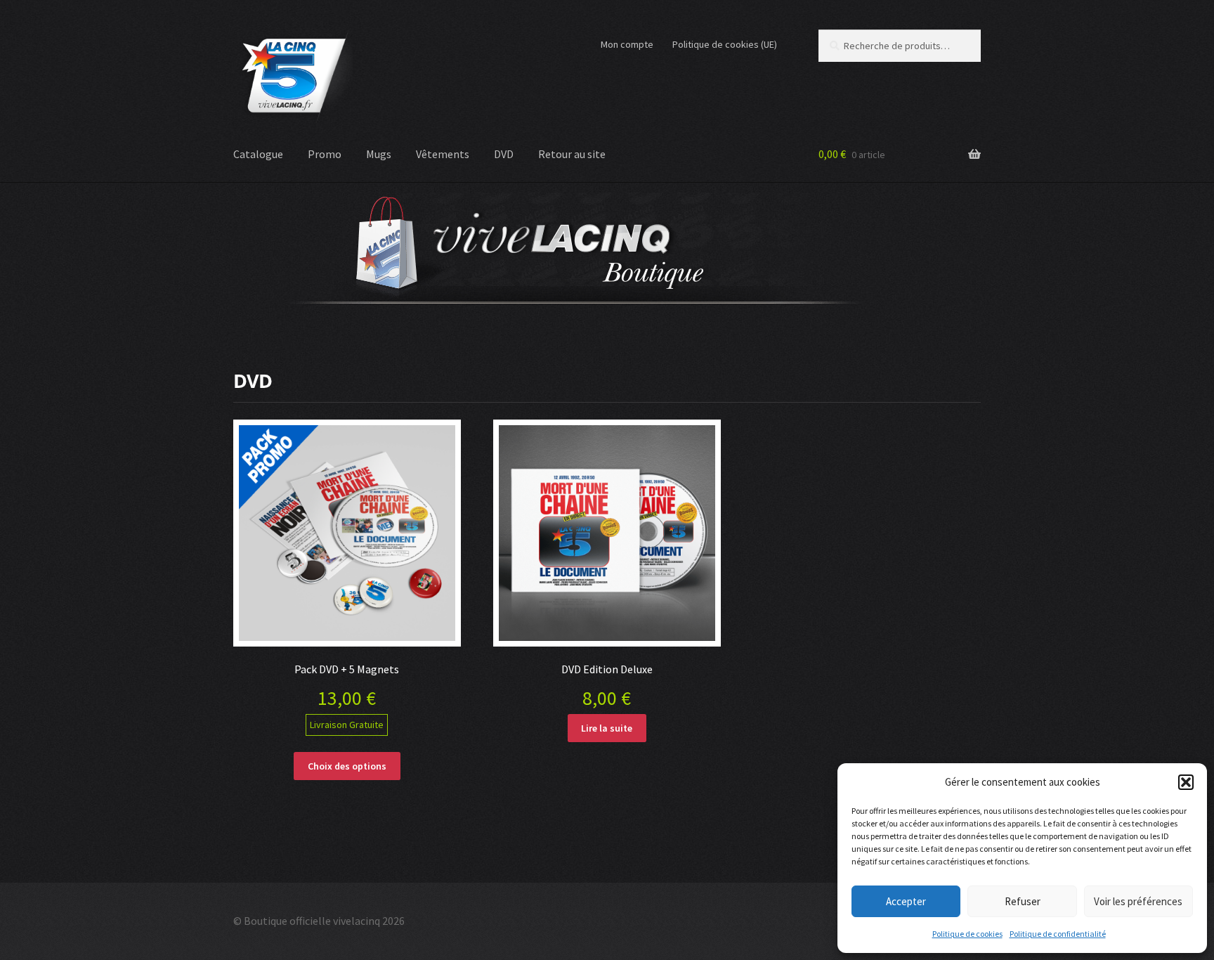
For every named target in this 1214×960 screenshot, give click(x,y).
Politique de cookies (967, 933)
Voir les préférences (1138, 901)
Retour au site (572, 154)
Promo (324, 154)
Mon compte (627, 44)
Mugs (378, 154)
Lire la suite (606, 728)
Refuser (1022, 901)
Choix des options (347, 766)
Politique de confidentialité (1058, 933)
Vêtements (442, 154)
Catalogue (258, 154)
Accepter (906, 901)
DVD (504, 154)
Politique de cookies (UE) (724, 44)
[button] (1186, 782)
